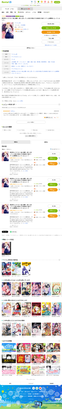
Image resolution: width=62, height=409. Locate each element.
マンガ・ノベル (9, 9)
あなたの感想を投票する (30, 136)
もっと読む (20, 101)
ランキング (31, 383)
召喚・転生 (33, 62)
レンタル (18, 66)
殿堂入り (23, 66)
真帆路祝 (43, 336)
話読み (13, 66)
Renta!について (13, 391)
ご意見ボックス (42, 391)
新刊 (10, 383)
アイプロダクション (16, 56)
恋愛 (28, 62)
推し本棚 (51, 38)
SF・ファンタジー (21, 62)
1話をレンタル (51, 28)
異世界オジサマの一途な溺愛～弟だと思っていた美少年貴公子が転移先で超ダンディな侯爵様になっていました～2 (21, 180)
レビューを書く (20, 31)
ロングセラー (30, 66)
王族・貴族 (14, 63)
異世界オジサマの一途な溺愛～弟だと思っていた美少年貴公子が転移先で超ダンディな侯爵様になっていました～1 (21, 154)
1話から (3, 149)
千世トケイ (34, 336)
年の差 (53, 62)
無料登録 (58, 2)
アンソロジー (4, 336)
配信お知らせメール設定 (51, 45)
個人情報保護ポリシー (37, 394)
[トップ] (5, 2)
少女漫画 (23, 25)
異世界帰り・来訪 (45, 62)
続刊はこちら (30, 48)
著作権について (23, 396)
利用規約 (29, 394)
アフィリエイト (23, 394)
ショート (26, 9)
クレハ (23, 336)
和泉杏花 (13, 336)
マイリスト (51, 42)
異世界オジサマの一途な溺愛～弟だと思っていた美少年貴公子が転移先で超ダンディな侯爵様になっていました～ (35, 72)
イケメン (20, 63)
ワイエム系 (17, 23)
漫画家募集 (30, 396)
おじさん (26, 63)
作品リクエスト (34, 391)
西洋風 (38, 62)
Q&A (22, 391)
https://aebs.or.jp (15, 406)
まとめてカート (55, 149)
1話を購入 (51, 32)
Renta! (3, 235)
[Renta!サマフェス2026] (10, 2)
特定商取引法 (16, 396)
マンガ (13, 59)
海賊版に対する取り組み (39, 396)
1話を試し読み (50, 23)
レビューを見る (30, 122)
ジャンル (46, 12)
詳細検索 (51, 383)
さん (13, 111)
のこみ (53, 336)
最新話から (9, 149)
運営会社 (46, 396)
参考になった (49, 117)
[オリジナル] (21, 12)
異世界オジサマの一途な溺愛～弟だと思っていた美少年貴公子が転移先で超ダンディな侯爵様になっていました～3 (21, 206)
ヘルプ (18, 391)
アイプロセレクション (17, 69)
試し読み (54, 153)
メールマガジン (49, 391)
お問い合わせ (27, 391)
